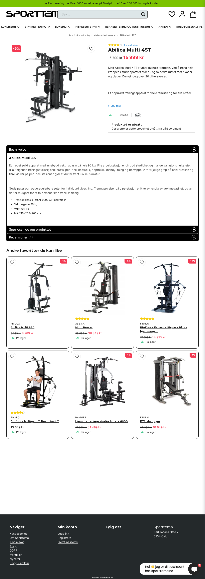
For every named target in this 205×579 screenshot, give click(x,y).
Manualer (16, 554)
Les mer (116, 105)
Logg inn (63, 533)
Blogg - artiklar (19, 563)
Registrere (64, 537)
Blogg (13, 546)
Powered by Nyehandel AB (102, 577)
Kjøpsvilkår (17, 542)
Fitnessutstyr (85, 26)
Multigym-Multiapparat (105, 35)
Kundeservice (18, 533)
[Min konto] (182, 14)
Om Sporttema (19, 537)
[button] (143, 14)
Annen (163, 26)
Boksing (61, 26)
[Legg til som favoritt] (171, 14)
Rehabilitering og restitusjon (127, 26)
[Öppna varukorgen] (193, 14)
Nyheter (15, 559)
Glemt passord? (68, 542)
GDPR (13, 550)
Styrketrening (35, 26)
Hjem (70, 35)
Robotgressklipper (190, 26)
